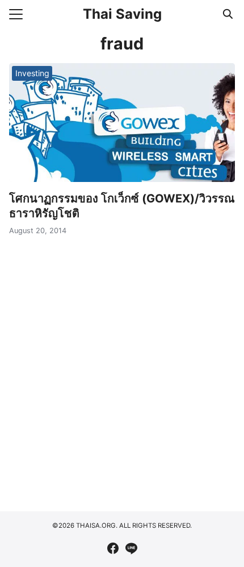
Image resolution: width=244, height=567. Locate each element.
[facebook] (113, 548)
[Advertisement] (122, 370)
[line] (131, 548)
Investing (32, 73)
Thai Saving (122, 14)
